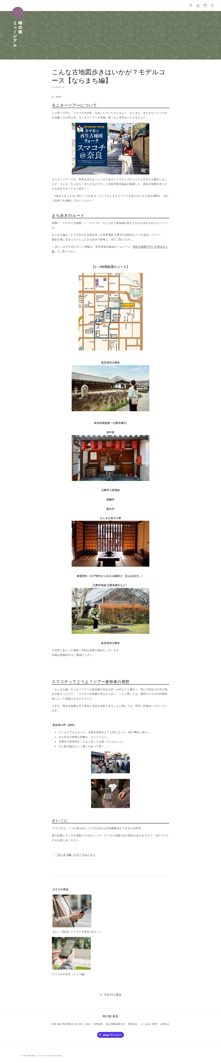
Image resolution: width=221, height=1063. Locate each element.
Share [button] (58, 96)
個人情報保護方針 (115, 1024)
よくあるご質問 (148, 1024)
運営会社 (132, 1024)
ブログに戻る (113, 995)
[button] (190, 5)
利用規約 (98, 1024)
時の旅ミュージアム (36, 1055)
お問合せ (164, 1024)
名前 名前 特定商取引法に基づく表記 (71, 1024)
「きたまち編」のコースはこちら (75, 854)
